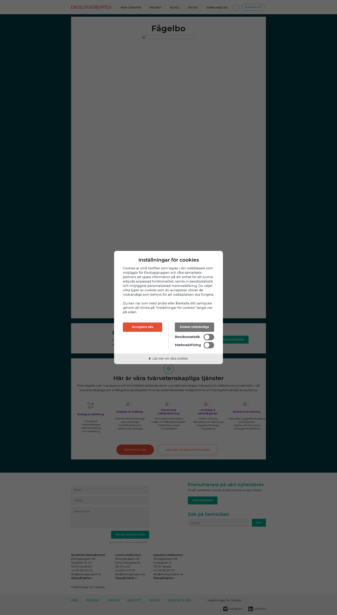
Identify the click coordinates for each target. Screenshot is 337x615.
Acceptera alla (142, 327)
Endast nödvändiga (194, 327)
